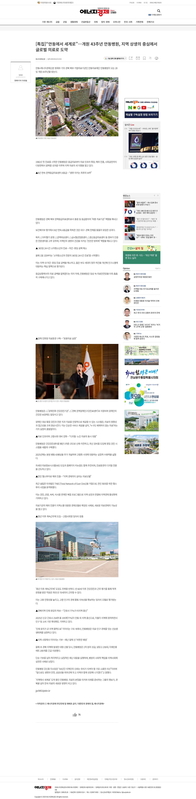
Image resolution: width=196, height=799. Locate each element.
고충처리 (143, 779)
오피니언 (116, 21)
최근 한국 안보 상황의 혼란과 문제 (147, 313)
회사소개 (40, 779)
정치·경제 (105, 21)
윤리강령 (77, 779)
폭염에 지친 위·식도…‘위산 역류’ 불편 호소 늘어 (141, 256)
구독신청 (131, 2)
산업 (65, 21)
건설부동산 (85, 21)
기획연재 (139, 21)
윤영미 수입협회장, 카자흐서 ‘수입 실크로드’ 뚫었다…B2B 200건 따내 (143, 132)
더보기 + (157, 268)
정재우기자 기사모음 (20, 80)
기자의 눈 (138, 334)
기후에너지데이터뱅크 (64, 2)
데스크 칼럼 (139, 322)
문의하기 (155, 779)
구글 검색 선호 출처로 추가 (115, 58)
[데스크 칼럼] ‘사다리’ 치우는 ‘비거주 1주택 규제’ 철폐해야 (147, 326)
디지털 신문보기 (157, 15)
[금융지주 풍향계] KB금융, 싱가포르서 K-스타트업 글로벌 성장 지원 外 (143, 162)
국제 (96, 21)
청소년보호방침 (129, 779)
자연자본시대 (46, 2)
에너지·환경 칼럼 (141, 274)
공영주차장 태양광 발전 (143, 277)
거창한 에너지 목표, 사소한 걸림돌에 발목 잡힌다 (147, 338)
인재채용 (53, 779)
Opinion (126, 268)
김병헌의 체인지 (140, 298)
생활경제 (74, 21)
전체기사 (150, 21)
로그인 (145, 2)
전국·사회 (128, 21)
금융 (57, 21)
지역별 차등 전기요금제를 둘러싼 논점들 (146, 290)
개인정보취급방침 (92, 779)
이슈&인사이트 (140, 310)
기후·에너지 (47, 21)
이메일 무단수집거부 (111, 779)
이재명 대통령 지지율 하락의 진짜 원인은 (146, 302)
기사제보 (138, 2)
